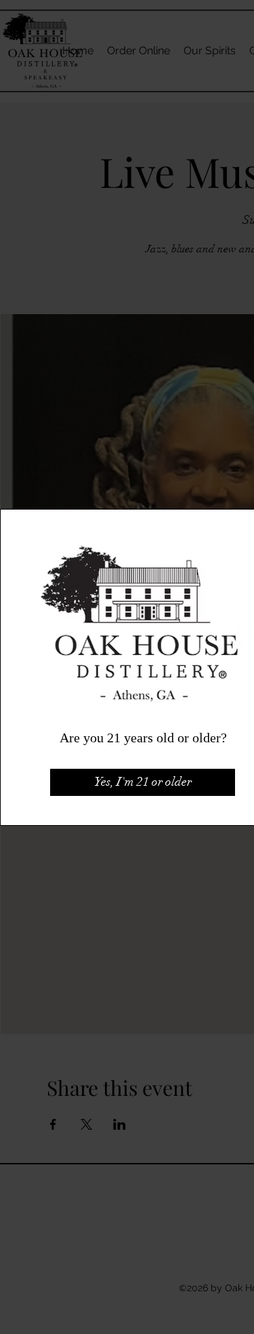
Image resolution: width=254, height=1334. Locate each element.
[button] (142, 782)
